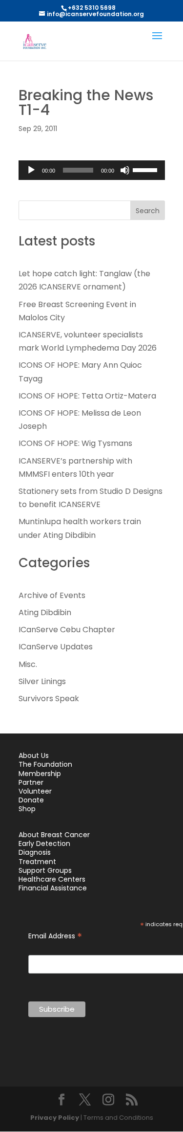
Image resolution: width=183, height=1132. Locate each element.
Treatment (37, 861)
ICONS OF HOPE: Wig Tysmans (75, 443)
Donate (31, 800)
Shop (27, 809)
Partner (31, 782)
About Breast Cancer (54, 835)
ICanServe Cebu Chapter (67, 629)
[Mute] (125, 170)
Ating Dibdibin (45, 612)
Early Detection (44, 843)
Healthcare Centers (52, 879)
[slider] (146, 169)
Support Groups (45, 870)
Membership (40, 773)
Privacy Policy (54, 1117)
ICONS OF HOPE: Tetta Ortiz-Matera (87, 395)
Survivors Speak (49, 698)
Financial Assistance (53, 888)
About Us (34, 755)
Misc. (28, 664)
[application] (92, 170)
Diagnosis (35, 852)
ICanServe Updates (56, 646)
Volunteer (35, 791)
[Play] (31, 170)
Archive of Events (52, 595)
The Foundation (45, 764)
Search (148, 211)
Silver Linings (42, 681)
